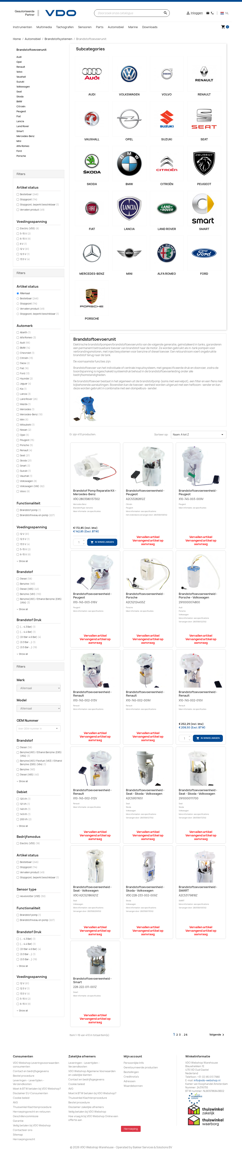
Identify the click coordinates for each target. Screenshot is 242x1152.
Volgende (217, 1035)
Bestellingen (131, 1072)
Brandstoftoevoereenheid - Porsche (145, 595)
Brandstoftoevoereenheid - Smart (92, 980)
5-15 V (25, 233)
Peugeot (21, 111)
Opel (19, 61)
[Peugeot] (204, 163)
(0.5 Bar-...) (28, 647)
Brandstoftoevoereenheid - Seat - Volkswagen (92, 888)
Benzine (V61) (30, 594)
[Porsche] (92, 298)
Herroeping (131, 1128)
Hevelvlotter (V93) (33, 896)
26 (186, 1034)
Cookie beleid (21, 1097)
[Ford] (204, 253)
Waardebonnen (133, 1085)
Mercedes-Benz (25, 136)
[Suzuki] (167, 118)
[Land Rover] (167, 208)
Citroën (20, 106)
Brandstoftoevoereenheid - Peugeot (145, 492)
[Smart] (204, 208)
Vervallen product (32, 209)
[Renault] (204, 74)
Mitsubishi (27, 424)
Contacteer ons (22, 1130)
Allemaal (25, 293)
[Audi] (92, 74)
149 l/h (25, 814)
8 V (23, 243)
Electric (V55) (29, 228)
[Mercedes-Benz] (92, 253)
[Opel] (129, 118)
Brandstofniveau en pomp (37, 515)
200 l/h (26, 819)
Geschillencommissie (25, 1116)
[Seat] (204, 118)
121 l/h (25, 803)
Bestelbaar (29, 194)
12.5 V (25, 254)
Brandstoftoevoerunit (31, 50)
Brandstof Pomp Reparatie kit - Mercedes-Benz (94, 492)
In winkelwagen (102, 542)
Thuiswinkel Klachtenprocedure (32, 1107)
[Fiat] (92, 208)
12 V (24, 249)
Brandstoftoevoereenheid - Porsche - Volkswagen (198, 595)
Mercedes (27, 409)
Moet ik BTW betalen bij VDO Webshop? (37, 1088)
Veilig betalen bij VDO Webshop (32, 1125)
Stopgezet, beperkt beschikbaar (39, 204)
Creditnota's (131, 1076)
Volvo (19, 71)
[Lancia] (129, 208)
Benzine (27, 583)
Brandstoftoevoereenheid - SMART (198, 888)
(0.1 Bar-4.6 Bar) (30, 637)
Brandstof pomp (30, 510)
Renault (20, 66)
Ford (19, 151)
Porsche (21, 156)
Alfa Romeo (22, 146)
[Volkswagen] (129, 74)
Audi (19, 57)
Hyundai (26, 378)
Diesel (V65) (29, 588)
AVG (15, 1102)
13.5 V (25, 259)
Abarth (25, 332)
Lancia (20, 121)
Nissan (25, 429)
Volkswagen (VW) (32, 486)
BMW (19, 101)
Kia (23, 388)
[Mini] (129, 253)
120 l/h (25, 798)
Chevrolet (27, 352)
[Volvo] (167, 74)
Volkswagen (23, 86)
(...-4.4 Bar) (28, 631)
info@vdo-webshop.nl (207, 1080)
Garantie (18, 1120)
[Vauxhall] (92, 118)
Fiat (18, 116)
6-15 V (25, 238)
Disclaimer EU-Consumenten (30, 1093)
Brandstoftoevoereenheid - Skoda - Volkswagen (145, 888)
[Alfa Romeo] (167, 253)
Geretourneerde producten (141, 1067)
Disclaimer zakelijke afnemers (86, 1107)
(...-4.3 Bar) (28, 626)
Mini (18, 141)
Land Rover (22, 126)
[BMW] (129, 163)
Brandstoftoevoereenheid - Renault (92, 693)
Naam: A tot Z (198, 434)
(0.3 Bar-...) (28, 642)
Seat (19, 91)
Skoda (20, 96)
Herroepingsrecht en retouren (31, 1111)
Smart (20, 131)
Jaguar (25, 383)
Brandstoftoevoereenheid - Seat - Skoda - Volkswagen (145, 792)
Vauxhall (21, 76)
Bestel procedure (23, 1075)
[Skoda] (92, 163)
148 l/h (25, 809)
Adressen (130, 1081)
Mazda (25, 404)
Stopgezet (28, 199)
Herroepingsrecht (24, 1139)
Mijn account (133, 1056)
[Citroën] (167, 163)
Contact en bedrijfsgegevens (31, 1071)
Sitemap (18, 1134)
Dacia (25, 363)
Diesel (26, 578)
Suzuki (20, 81)
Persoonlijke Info (134, 1062)
